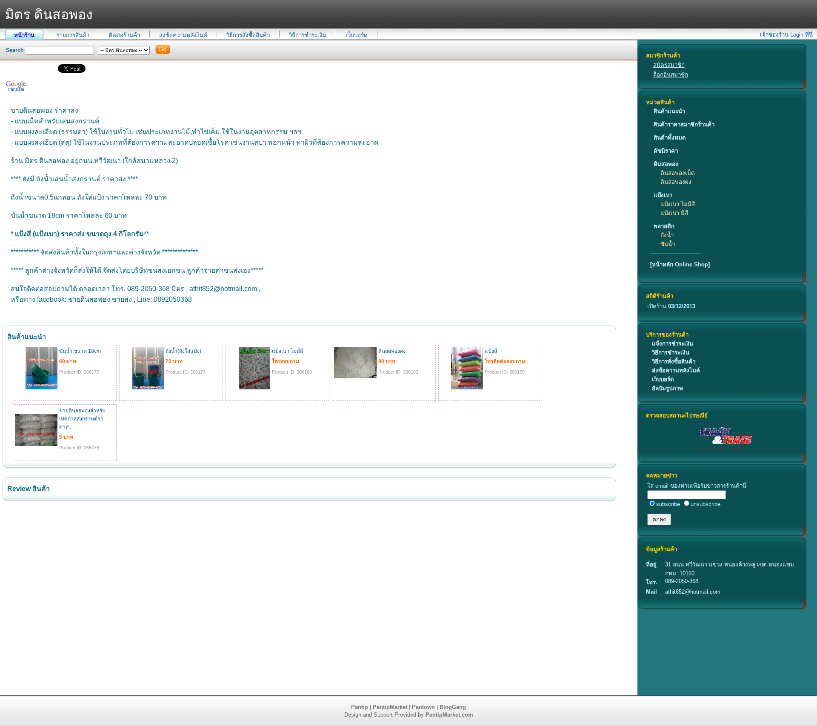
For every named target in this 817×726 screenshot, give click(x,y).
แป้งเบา (663, 195)
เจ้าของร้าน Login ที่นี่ (786, 34)
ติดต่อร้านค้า (124, 35)
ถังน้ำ (667, 235)
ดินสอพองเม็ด (677, 173)
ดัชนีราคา (666, 151)
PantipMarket (390, 707)
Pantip (359, 707)
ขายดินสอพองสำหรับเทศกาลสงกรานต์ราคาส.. (82, 419)
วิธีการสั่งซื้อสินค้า (248, 35)
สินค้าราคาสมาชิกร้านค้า (684, 124)
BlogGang (453, 707)
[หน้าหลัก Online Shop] (680, 264)
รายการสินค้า (73, 35)
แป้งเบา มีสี (674, 213)
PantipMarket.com (449, 715)
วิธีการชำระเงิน (307, 35)
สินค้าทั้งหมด (670, 137)
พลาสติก (664, 226)
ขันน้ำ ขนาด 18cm (80, 351)
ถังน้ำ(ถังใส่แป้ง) (183, 351)
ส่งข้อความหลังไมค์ (183, 35)
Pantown (423, 707)
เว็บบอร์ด (357, 35)
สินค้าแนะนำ (669, 111)
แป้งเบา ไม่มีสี (677, 204)
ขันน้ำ (667, 244)
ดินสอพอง (666, 164)
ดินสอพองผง (675, 182)
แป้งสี (491, 351)
